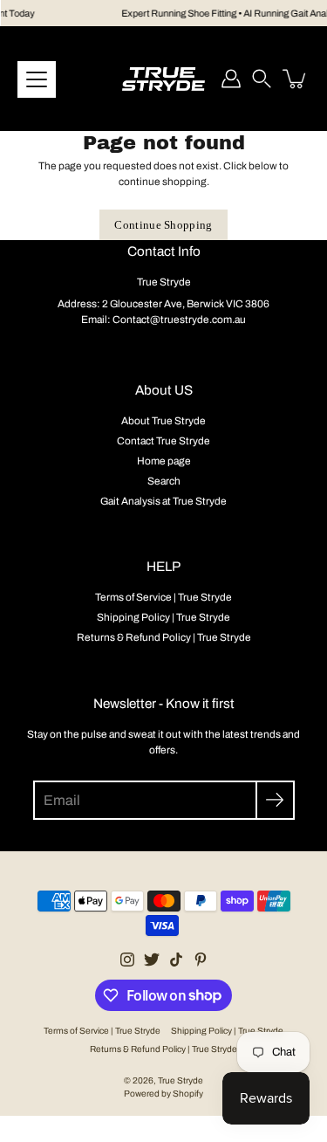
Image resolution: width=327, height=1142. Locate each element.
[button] (261, 78)
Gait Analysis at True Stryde (163, 501)
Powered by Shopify (163, 1093)
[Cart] (296, 79)
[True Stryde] (163, 78)
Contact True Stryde (163, 441)
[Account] (231, 79)
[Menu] (36, 79)
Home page (164, 461)
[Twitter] (152, 960)
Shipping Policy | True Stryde (163, 617)
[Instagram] (127, 960)
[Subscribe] (275, 800)
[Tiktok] (176, 960)
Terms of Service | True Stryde (163, 597)
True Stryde (180, 1080)
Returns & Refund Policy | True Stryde (164, 637)
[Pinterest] (200, 960)
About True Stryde (163, 421)
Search (164, 481)
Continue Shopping (163, 224)
